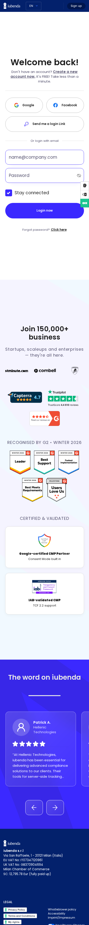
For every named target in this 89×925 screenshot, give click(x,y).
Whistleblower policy (62, 909)
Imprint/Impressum (61, 918)
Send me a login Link (48, 124)
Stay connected (32, 193)
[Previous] (34, 807)
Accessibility (56, 913)
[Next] (55, 807)
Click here (59, 230)
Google (28, 105)
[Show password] (79, 175)
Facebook (69, 105)
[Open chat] (84, 185)
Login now (45, 210)
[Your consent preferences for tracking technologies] (84, 194)
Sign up (76, 6)
